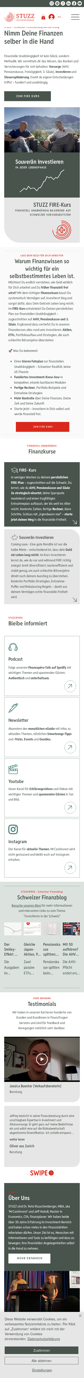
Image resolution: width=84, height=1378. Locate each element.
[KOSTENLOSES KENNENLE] (75, 521)
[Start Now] (70, 686)
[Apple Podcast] (63, 3)
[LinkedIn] (68, 3)
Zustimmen (41, 1350)
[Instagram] (51, 3)
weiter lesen (17, 1139)
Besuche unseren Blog (26, 905)
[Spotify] (57, 3)
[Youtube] (79, 3)
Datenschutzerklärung (44, 1338)
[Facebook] (74, 3)
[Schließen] (77, 1318)
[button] (43, 17)
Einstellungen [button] (42, 1370)
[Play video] (42, 1059)
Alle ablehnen (42, 1360)
